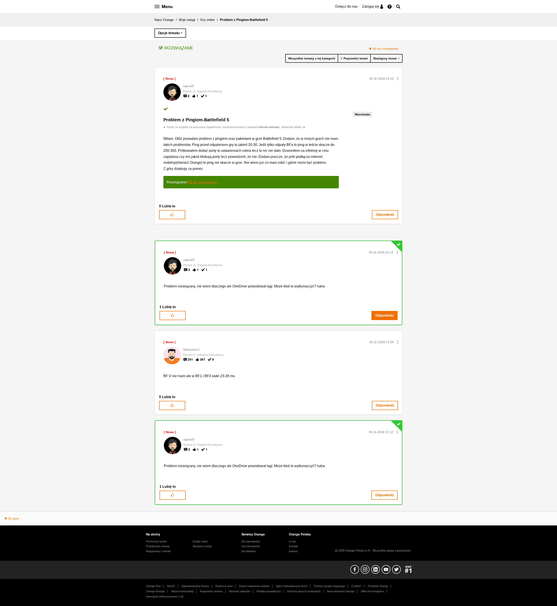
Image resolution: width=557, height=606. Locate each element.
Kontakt (293, 546)
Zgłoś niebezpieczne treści (291, 586)
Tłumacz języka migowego (329, 586)
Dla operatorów (251, 541)
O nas (292, 541)
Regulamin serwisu (211, 591)
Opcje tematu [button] (169, 33)
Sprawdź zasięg (202, 546)
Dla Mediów (249, 551)
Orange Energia (155, 591)
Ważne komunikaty (182, 591)
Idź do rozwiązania (385, 48)
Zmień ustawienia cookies (254, 586)
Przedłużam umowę (157, 546)
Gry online (207, 20)
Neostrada (362, 114)
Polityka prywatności (269, 591)
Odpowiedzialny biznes (195, 586)
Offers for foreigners (372, 591)
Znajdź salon (200, 541)
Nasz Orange (164, 20)
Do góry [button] (13, 518)
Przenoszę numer (156, 541)
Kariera (293, 551)
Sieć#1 (171, 586)
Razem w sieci (224, 586)
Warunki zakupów (239, 591)
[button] (397, 78)
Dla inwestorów (251, 546)
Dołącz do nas (346, 6)
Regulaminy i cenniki (158, 551)
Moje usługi (187, 20)
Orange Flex (153, 586)
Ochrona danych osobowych (304, 591)
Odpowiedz (385, 214)
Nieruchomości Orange (340, 591)
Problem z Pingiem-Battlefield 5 (196, 119)
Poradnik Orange (378, 586)
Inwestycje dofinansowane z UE (165, 596)
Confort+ (356, 586)
